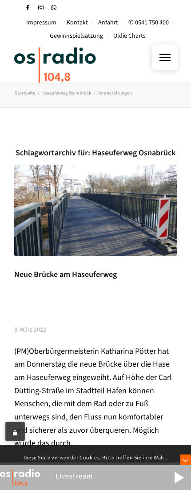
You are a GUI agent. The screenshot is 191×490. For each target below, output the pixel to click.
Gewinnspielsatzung (76, 36)
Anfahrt (108, 22)
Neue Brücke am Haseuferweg (65, 274)
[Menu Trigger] (165, 57)
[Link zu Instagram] (41, 8)
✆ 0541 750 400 (148, 22)
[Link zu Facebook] (28, 8)
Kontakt (77, 22)
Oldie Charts (129, 36)
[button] (179, 477)
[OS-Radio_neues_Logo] (79, 65)
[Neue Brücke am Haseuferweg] (95, 210)
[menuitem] (41, 22)
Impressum (41, 22)
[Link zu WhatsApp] (53, 8)
